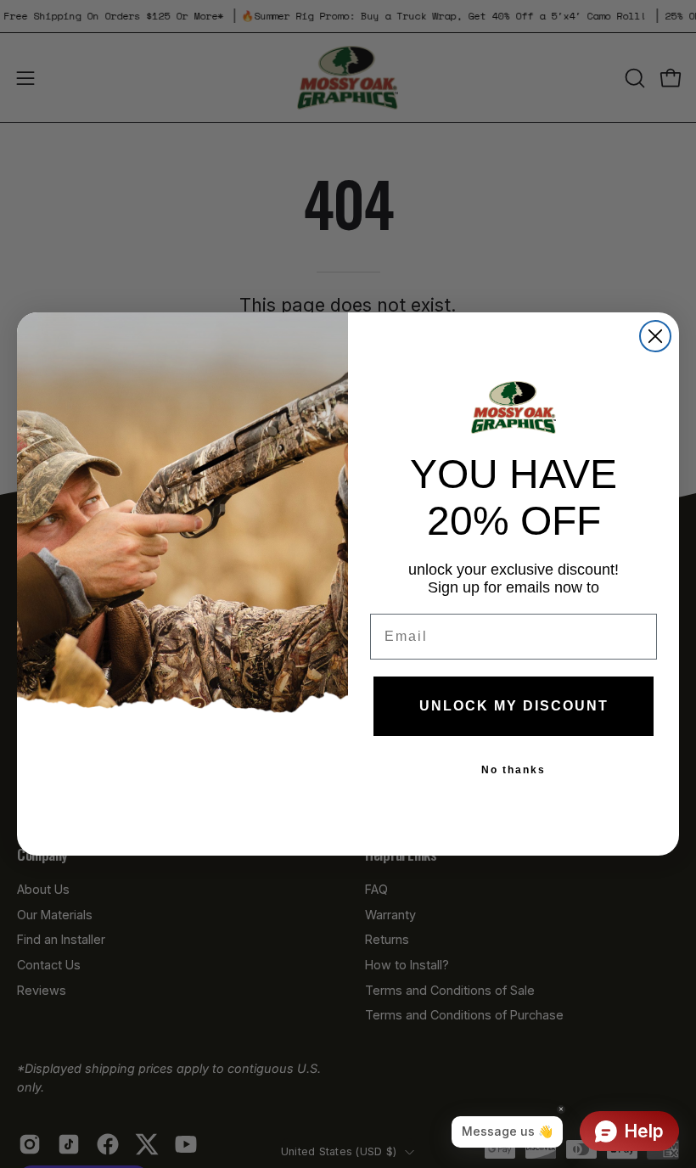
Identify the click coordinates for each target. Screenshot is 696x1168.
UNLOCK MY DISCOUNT (514, 706)
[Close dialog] (655, 336)
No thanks (513, 770)
